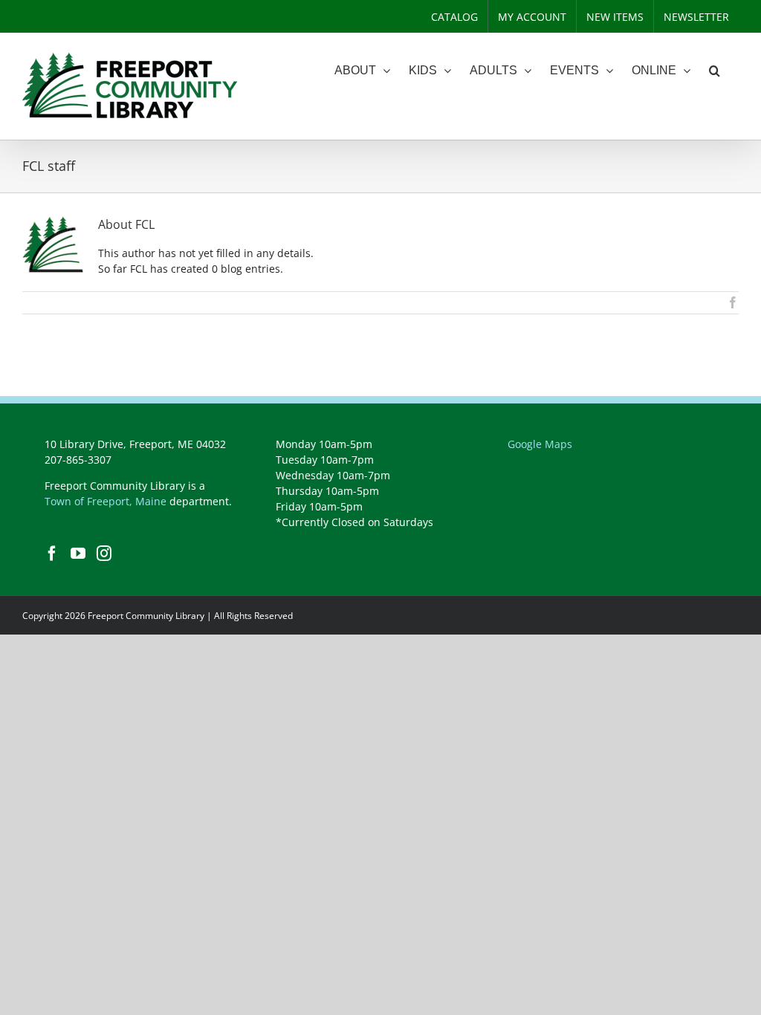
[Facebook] (52, 553)
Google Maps (540, 444)
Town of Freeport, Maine (105, 501)
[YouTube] (78, 553)
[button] (714, 70)
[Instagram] (104, 553)
